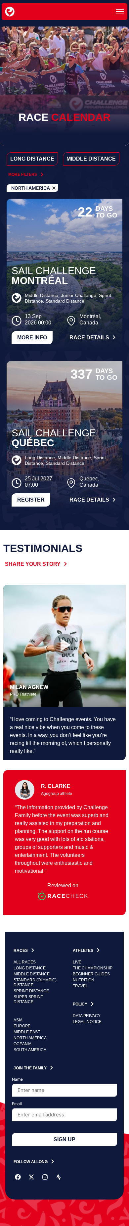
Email (17, 1104)
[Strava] (58, 1177)
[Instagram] (45, 1177)
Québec (33, 442)
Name (17, 1079)
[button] (64, 646)
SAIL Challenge (54, 270)
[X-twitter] (31, 1177)
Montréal (40, 280)
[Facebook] (18, 1177)
